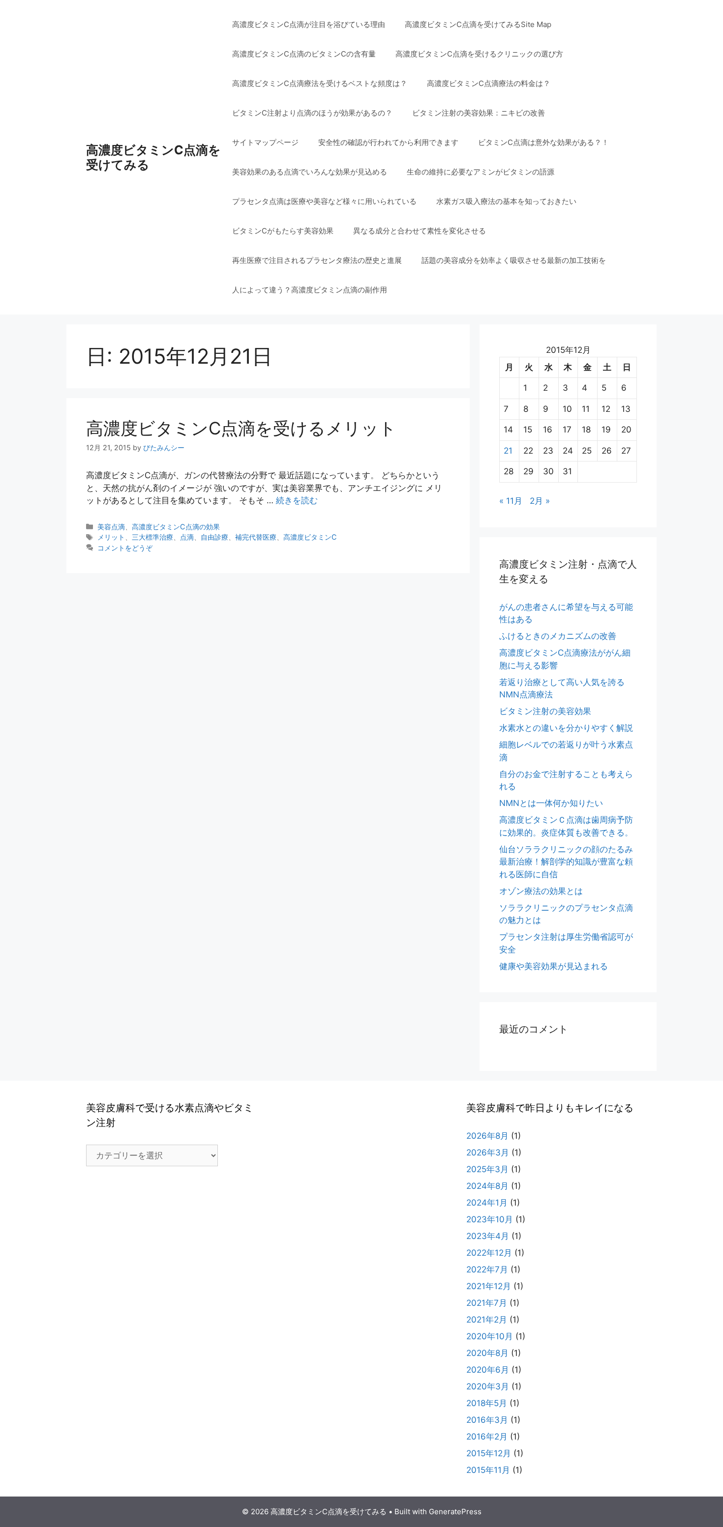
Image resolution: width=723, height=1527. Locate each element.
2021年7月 (486, 1303)
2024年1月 (487, 1203)
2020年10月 (489, 1336)
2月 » (540, 501)
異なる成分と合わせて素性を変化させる (419, 230)
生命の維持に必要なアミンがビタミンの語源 (480, 171)
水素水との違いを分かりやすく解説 (566, 728)
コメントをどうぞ (124, 548)
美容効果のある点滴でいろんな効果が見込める (309, 171)
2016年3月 (487, 1420)
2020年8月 (487, 1353)
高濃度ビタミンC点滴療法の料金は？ (488, 83)
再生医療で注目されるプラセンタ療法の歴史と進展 (317, 260)
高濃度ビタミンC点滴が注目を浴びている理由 (308, 24)
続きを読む (297, 500)
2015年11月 (488, 1470)
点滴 (187, 537)
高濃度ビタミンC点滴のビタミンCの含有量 (304, 53)
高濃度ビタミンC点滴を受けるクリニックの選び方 (479, 53)
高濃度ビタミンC (310, 537)
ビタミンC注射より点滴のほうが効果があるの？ (312, 112)
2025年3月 (487, 1169)
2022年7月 (487, 1269)
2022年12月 (489, 1253)
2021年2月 (486, 1320)
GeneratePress (455, 1511)
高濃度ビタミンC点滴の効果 (176, 526)
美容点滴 (111, 526)
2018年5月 (486, 1403)
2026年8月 (487, 1136)
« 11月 (510, 501)
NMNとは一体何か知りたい (551, 803)
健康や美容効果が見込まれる (553, 966)
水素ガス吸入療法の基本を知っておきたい (506, 201)
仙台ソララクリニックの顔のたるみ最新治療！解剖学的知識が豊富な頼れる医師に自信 (566, 861)
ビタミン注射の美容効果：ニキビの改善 (478, 112)
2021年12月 (488, 1286)
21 (508, 451)
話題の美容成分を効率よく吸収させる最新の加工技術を (514, 260)
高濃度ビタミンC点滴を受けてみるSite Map (478, 24)
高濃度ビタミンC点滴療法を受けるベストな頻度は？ (319, 83)
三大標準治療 (152, 537)
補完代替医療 (255, 537)
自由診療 (214, 537)
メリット (111, 537)
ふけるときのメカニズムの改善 (557, 636)
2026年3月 (487, 1152)
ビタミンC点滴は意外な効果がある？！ (543, 142)
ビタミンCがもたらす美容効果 (282, 230)
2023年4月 (487, 1236)
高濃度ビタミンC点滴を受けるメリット (241, 428)
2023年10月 (489, 1219)
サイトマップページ (265, 142)
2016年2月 (487, 1436)
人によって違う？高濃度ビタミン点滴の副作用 (309, 289)
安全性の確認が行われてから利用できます (388, 142)
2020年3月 (487, 1386)
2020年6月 (487, 1370)
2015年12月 (488, 1453)
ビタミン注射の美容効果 (545, 711)
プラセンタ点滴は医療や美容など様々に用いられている (324, 201)
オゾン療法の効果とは (541, 891)
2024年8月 (487, 1186)
